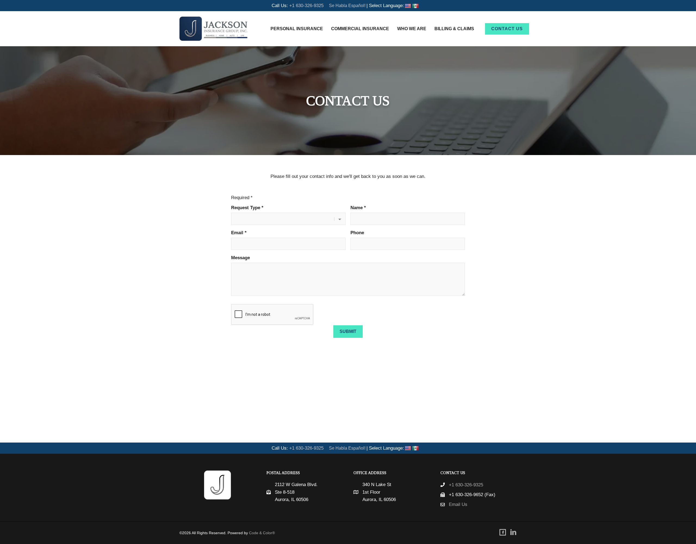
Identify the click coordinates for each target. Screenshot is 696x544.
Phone (357, 232)
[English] (408, 5)
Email (239, 232)
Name (358, 207)
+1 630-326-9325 (306, 5)
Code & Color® (262, 533)
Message (240, 257)
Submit (348, 331)
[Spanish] (415, 5)
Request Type (247, 207)
